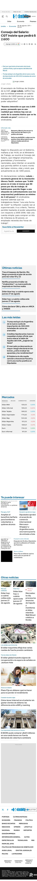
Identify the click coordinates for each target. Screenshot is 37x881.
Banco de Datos (8, 824)
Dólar (9, 21)
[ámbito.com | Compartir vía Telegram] (32, 44)
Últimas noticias (20, 817)
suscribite (27, 16)
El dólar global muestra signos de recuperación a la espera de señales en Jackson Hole (18, 660)
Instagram (12, 810)
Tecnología (23, 840)
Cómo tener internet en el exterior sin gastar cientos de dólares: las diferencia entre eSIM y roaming (17, 702)
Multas (5, 854)
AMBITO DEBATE (29, 861)
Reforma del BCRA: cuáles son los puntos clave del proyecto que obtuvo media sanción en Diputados (23, 140)
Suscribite (25, 231)
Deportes (28, 830)
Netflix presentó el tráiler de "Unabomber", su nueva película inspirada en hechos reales (16, 284)
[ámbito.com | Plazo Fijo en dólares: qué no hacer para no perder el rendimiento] (6, 556)
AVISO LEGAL (7, 850)
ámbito (3, 26)
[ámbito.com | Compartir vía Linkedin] (29, 44)
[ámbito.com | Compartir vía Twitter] (27, 44)
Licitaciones (17, 854)
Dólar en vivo (17, 11)
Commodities (22, 400)
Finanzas (33, 21)
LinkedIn (17, 810)
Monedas (5, 400)
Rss (32, 840)
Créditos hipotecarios (30, 11)
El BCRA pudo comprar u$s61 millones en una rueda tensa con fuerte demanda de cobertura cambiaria (18, 735)
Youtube (22, 809)
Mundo (17, 830)
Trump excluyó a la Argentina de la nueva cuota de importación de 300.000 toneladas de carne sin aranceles (19, 76)
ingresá (34, 16)
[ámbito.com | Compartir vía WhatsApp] (22, 44)
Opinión (17, 827)
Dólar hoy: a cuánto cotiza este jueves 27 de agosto (15, 300)
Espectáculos (8, 840)
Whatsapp (27, 810)
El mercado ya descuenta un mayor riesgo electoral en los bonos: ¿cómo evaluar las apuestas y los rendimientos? (20, 349)
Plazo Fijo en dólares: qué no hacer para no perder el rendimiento (24, 556)
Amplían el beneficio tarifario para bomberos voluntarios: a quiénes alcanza (9, 519)
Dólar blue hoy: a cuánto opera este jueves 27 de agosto (18, 292)
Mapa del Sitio (8, 844)
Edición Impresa (8, 834)
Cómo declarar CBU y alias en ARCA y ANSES (18, 307)
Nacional (6, 830)
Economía (20, 21)
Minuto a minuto (30, 589)
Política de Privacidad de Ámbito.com (17, 847)
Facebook (7, 810)
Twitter (3, 809)
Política (29, 820)
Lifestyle (28, 827)
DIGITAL (8, 861)
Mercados (23, 824)
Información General (11, 837)
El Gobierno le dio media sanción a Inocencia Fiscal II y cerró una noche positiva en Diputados (20, 359)
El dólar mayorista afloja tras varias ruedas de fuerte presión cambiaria (17, 648)
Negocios (6, 827)
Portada (5, 817)
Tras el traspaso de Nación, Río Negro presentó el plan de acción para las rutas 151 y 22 (17, 274)
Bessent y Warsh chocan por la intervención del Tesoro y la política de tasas (22, 132)
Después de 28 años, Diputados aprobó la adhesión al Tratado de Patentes (25, 543)
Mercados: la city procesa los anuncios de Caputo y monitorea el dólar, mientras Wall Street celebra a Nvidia (31, 606)
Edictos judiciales (24, 850)
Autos (27, 837)
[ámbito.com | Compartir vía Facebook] (24, 44)
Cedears (32, 400)
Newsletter (31, 810)
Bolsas (13, 400)
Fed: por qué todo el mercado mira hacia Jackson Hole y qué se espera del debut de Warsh (17, 68)
